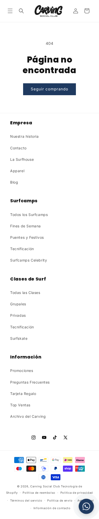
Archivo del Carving (28, 416)
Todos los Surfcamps (29, 214)
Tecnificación (22, 249)
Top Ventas (20, 405)
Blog (14, 182)
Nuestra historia (24, 136)
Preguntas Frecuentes (30, 382)
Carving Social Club (45, 486)
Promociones (21, 370)
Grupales (18, 304)
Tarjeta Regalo (23, 393)
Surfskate (18, 338)
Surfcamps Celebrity (28, 260)
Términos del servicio (26, 500)
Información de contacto (52, 508)
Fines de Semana (25, 226)
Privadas (18, 315)
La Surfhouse (22, 159)
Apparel (17, 171)
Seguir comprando (49, 89)
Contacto (18, 148)
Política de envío (59, 500)
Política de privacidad (76, 492)
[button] (10, 10)
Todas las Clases (25, 292)
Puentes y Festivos (27, 237)
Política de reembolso (39, 492)
